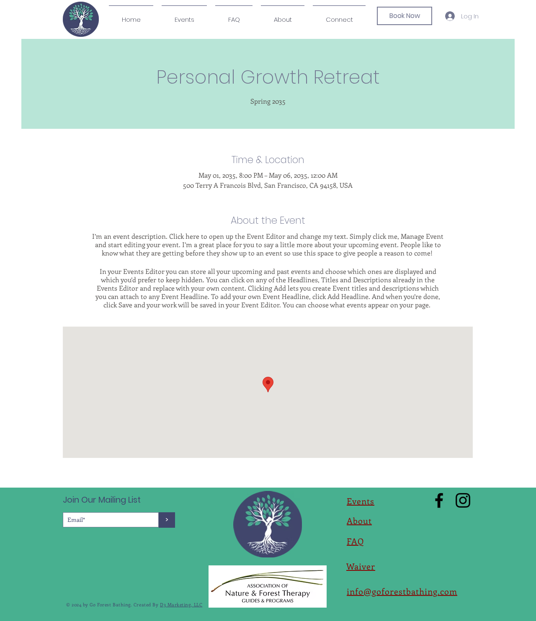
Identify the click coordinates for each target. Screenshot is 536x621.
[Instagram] (463, 500)
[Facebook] (439, 500)
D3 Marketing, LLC (181, 604)
